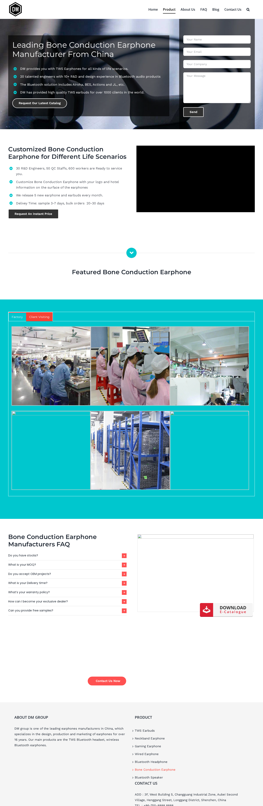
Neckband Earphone (150, 738)
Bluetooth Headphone (151, 762)
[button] (248, 9)
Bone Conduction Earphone (155, 769)
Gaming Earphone (148, 746)
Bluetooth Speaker (149, 777)
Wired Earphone (147, 754)
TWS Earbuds (145, 730)
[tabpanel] (131, 408)
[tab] (17, 316)
